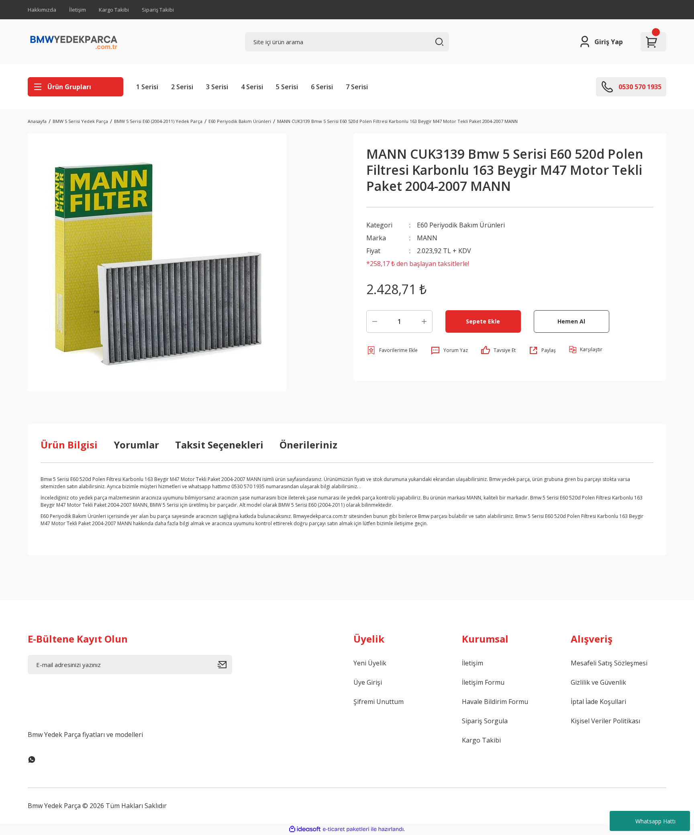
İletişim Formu (483, 682)
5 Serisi (287, 86)
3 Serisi (217, 86)
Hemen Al (571, 321)
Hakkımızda (42, 9)
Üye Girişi (367, 682)
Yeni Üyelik (369, 663)
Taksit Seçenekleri (219, 444)
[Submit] (225, 664)
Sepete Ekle (483, 321)
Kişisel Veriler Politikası (605, 720)
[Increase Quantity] (424, 321)
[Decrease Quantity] (375, 321)
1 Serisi (147, 86)
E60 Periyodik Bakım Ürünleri (461, 225)
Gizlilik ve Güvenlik (598, 682)
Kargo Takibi (114, 9)
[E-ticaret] (346, 829)
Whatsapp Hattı (655, 821)
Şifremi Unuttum (378, 701)
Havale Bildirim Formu (495, 701)
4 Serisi (252, 86)
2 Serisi (182, 86)
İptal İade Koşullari (598, 701)
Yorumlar (136, 444)
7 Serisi (357, 86)
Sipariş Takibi (158, 9)
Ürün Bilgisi (69, 444)
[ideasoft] (305, 829)
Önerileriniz (308, 444)
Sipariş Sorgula (485, 720)
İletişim (77, 9)
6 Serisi (322, 86)
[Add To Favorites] (392, 350)
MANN (427, 237)
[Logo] (74, 41)
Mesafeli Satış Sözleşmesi (609, 663)
